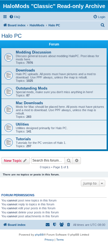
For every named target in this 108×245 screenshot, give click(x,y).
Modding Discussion (33, 52)
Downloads (25, 70)
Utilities (22, 124)
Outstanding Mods (31, 88)
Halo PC (11, 36)
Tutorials (23, 139)
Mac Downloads (29, 103)
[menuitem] (14, 17)
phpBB (39, 234)
